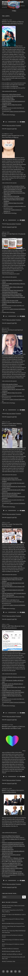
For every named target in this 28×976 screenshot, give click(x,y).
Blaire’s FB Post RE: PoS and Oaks (11, 196)
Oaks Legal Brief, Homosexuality (9, 866)
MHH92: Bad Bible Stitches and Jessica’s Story (13, 923)
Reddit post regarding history (9, 875)
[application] (14, 121)
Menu (14, 10)
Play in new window (10, 125)
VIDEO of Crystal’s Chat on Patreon (10, 478)
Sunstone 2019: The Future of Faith (10, 300)
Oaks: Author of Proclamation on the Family (12, 871)
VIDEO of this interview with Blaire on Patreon (12, 578)
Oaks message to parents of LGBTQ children (12, 868)
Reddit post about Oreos (8, 849)
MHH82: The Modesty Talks (8, 961)
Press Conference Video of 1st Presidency (12, 859)
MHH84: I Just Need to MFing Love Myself (12, 954)
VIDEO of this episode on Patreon (10, 384)
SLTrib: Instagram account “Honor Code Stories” (13, 692)
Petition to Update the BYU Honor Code (11, 694)
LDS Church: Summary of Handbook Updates (14, 198)
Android (9, 128)
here (14, 114)
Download (18, 125)
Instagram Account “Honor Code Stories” (11, 690)
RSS (16, 128)
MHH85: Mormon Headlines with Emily (11, 951)
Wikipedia (15, 858)
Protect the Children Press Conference (11, 836)
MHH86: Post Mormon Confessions (10, 948)
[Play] (3, 122)
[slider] (23, 121)
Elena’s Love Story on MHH (8, 99)
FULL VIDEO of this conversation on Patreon (14, 186)
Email (12, 128)
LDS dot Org (21, 858)
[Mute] (20, 122)
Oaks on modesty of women (8, 870)
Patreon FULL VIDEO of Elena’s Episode (11, 94)
